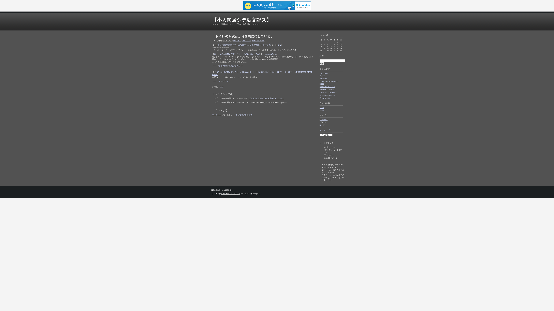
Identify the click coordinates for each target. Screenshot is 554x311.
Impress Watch (270, 54)
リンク (322, 108)
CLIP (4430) (324, 120)
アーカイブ (325, 130)
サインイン (216, 115)
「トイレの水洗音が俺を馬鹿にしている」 (266, 98)
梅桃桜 (322, 84)
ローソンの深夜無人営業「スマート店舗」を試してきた (237, 54)
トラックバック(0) (258, 40)
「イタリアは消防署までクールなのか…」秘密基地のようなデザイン (243, 45)
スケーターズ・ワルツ (327, 87)
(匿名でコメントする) (244, 115)
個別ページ (237, 40)
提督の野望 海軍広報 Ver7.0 (230, 66)
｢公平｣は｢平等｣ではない (328, 95)
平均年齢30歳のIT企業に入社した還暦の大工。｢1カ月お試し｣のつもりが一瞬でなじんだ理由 (253, 72)
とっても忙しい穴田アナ (328, 92)
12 (324, 46)
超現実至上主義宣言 (327, 89)
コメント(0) (246, 40)
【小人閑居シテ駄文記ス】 (241, 20)
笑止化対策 (323, 78)
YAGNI (322, 76)
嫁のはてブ (223, 81)
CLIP (221, 87)
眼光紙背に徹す (325, 98)
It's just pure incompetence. (329, 81)
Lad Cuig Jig (324, 73)
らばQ (278, 45)
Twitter (322, 110)
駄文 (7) (322, 125)
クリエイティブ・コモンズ (230, 194)
